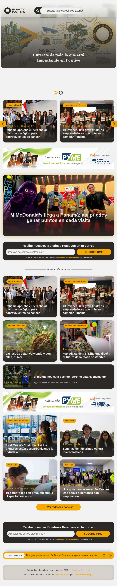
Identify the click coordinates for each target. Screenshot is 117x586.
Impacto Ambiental (15, 105)
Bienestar (68, 465)
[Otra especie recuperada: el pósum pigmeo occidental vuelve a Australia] (30, 121)
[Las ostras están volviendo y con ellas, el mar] (30, 341)
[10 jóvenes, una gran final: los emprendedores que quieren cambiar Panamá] (87, 296)
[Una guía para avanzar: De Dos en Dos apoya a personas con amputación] (87, 480)
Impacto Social (14, 281)
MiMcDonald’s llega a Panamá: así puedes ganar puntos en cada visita (58, 217)
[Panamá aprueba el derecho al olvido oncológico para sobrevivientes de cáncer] (30, 296)
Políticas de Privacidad (67, 258)
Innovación (69, 420)
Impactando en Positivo (75, 105)
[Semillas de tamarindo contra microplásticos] (87, 436)
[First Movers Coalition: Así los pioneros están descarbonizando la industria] (30, 436)
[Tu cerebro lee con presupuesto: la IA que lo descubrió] (30, 480)
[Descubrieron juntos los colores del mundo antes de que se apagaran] (87, 121)
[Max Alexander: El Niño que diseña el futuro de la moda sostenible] (87, 341)
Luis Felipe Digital (84, 574)
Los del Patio (62, 574)
